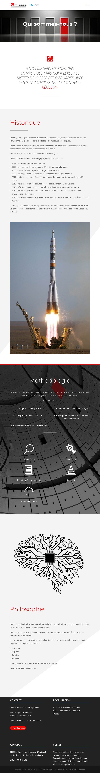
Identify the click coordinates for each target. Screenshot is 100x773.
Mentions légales (77, 690)
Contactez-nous (18, 649)
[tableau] (50, 274)
